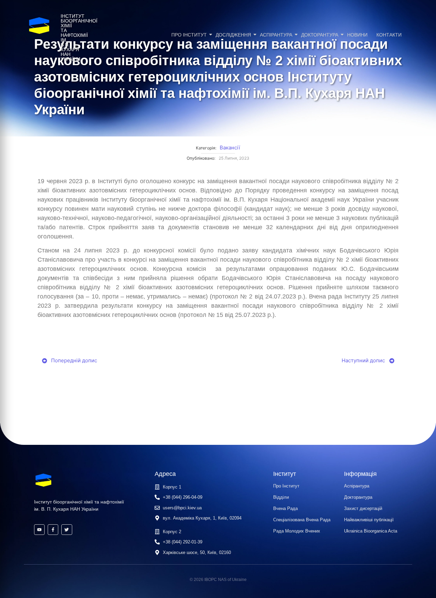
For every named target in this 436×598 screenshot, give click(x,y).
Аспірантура (276, 35)
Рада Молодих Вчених (296, 531)
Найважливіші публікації (369, 519)
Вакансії (230, 147)
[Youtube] (39, 529)
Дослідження (233, 35)
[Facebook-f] (53, 529)
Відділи (281, 497)
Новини (357, 35)
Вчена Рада (285, 508)
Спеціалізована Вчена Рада (301, 519)
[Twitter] (66, 529)
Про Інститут (189, 35)
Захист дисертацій (363, 508)
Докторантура (319, 35)
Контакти (389, 35)
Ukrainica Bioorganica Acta (370, 531)
